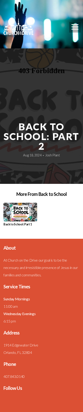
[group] (20, 216)
